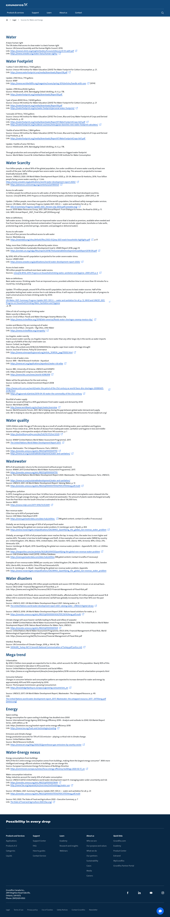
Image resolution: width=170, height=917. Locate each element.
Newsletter (93, 910)
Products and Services (15, 836)
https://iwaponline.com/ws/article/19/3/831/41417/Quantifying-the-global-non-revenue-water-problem (55, 551)
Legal (8, 910)
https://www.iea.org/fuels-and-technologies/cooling (33, 728)
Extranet (117, 855)
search (162, 13)
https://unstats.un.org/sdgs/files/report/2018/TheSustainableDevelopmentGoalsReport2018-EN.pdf (53, 250)
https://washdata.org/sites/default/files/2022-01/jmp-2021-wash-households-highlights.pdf (50, 239)
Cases (88, 865)
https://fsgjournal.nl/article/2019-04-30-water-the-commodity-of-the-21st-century (46, 393)
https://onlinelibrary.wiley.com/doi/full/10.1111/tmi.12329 (34, 434)
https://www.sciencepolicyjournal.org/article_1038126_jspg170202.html (41, 352)
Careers (89, 875)
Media (89, 870)
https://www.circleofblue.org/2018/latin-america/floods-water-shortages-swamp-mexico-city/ (51, 319)
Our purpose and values (96, 845)
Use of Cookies (47, 910)
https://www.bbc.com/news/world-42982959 (30, 374)
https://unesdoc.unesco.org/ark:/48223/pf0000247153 (33, 451)
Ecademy (63, 840)
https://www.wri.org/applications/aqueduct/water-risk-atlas (36, 363)
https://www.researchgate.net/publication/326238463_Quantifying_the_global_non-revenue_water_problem (58, 529)
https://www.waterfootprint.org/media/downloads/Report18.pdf (38, 72)
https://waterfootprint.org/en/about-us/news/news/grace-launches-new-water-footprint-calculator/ (54, 124)
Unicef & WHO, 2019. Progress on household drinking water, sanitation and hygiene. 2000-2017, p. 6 (56, 273)
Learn (62, 836)
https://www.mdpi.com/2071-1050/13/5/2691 (30, 505)
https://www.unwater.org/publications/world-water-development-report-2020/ (41, 182)
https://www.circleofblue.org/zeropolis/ (27, 330)
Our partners (91, 855)
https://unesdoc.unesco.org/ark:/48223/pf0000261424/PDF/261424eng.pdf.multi (45, 614)
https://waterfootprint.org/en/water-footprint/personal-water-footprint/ (42, 108)
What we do (91, 850)
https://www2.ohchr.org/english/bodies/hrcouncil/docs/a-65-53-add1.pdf (42, 51)
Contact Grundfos (78, 910)
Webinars (64, 850)
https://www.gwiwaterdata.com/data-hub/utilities (32, 518)
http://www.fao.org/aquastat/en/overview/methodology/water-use (40, 785)
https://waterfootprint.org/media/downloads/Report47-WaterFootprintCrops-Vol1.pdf (47, 122)
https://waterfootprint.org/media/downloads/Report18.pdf (36, 94)
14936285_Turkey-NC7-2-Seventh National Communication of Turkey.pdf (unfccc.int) (46, 647)
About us (90, 836)
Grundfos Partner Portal (123, 865)
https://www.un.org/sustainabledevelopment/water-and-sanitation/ (40, 453)
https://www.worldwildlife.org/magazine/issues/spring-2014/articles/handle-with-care (48, 83)
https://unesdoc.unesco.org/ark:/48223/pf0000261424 (34, 628)
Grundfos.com (119, 840)
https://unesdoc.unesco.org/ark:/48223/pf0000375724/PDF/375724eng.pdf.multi (45, 485)
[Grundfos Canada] (7, 20)
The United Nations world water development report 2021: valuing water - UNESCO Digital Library (52, 605)
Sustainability (92, 860)
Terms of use (18, 910)
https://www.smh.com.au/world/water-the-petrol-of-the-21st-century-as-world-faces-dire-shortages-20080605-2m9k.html (55, 389)
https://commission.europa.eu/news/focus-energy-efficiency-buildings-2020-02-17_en (47, 768)
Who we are (91, 840)
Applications (11, 840)
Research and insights (69, 845)
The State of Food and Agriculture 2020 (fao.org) (31, 802)
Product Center (119, 850)
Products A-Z (11, 845)
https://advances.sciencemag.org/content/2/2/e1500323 (34, 184)
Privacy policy (32, 910)
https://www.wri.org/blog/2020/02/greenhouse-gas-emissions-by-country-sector (46, 744)
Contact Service (39, 855)
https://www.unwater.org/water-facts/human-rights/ (33, 53)
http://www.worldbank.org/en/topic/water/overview (33, 407)
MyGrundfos (118, 860)
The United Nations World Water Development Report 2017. (35, 442)
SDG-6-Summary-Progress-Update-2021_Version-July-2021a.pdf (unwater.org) (43, 206)
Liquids (9, 855)
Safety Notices (62, 910)
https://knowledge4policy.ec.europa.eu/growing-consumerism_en (39, 687)
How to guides (39, 850)
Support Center (39, 840)
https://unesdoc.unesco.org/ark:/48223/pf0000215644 (34, 782)
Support (36, 836)
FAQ (34, 845)
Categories (10, 850)
